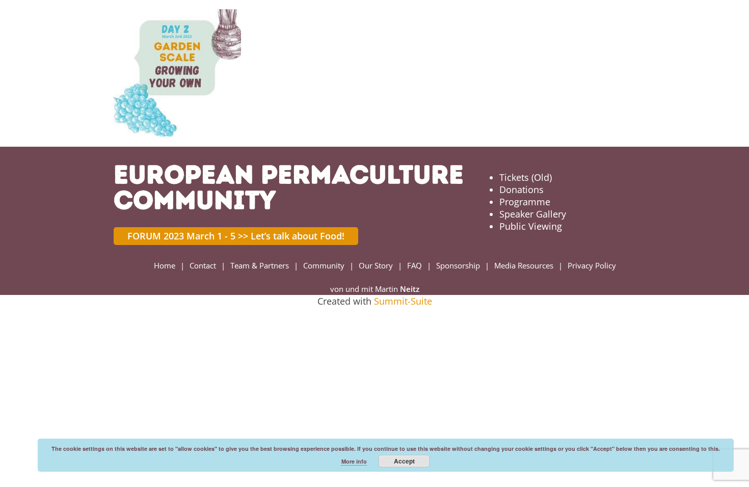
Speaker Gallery (532, 214)
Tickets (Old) (525, 177)
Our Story (376, 265)
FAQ (414, 265)
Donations (521, 189)
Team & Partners (259, 265)
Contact (203, 265)
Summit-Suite (403, 301)
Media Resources (523, 265)
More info (354, 461)
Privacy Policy (592, 265)
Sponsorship (458, 265)
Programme (524, 202)
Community (323, 265)
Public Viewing (530, 226)
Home (164, 265)
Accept (404, 461)
